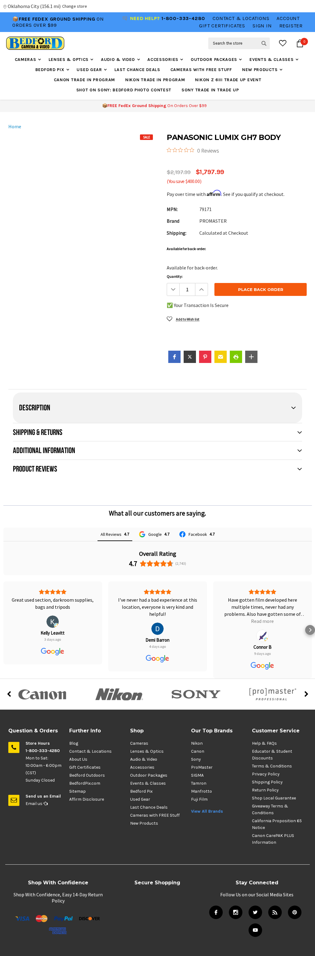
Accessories (162, 59)
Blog (73, 743)
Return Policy (265, 790)
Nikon (197, 743)
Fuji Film (199, 799)
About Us (78, 759)
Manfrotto (201, 791)
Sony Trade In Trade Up (210, 90)
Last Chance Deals (137, 69)
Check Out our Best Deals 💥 (53, 27)
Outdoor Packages (214, 59)
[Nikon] (119, 694)
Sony (196, 759)
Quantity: (175, 276)
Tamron (198, 783)
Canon (197, 751)
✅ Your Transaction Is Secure (198, 305)
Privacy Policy (266, 774)
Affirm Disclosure (86, 799)
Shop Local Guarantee (274, 798)
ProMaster (202, 767)
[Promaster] (273, 694)
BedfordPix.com (84, 783)
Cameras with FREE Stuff (201, 69)
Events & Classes (271, 59)
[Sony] (196, 694)
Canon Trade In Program (84, 79)
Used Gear (89, 69)
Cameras (25, 59)
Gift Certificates (85, 767)
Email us (34, 803)
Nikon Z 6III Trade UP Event (228, 79)
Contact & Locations (241, 18)
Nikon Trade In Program (155, 79)
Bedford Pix (50, 69)
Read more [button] (157, 621)
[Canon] (42, 694)
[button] (174, 357)
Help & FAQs (264, 743)
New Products (259, 69)
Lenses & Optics (69, 59)
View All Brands (207, 811)
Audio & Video (118, 59)
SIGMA (197, 775)
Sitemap (77, 791)
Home (14, 126)
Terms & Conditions (272, 766)
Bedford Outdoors (87, 775)
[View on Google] (52, 629)
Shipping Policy (267, 782)
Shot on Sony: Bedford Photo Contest (124, 90)
